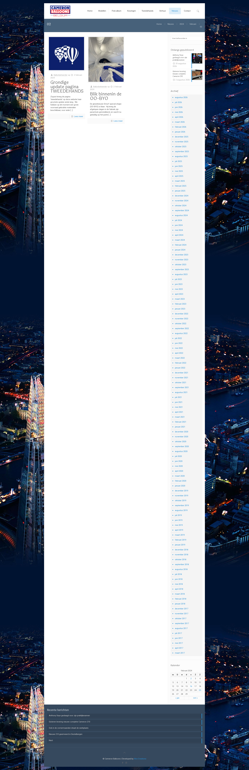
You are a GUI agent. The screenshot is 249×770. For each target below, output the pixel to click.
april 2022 (179, 353)
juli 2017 (178, 633)
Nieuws (171, 24)
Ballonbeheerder (60, 75)
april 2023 (179, 294)
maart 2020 (180, 476)
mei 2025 (179, 171)
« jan (177, 698)
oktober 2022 (180, 323)
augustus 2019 (181, 510)
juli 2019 (178, 515)
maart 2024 (180, 240)
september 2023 (182, 269)
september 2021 (182, 387)
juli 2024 (178, 220)
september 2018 (182, 564)
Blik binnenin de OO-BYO (105, 96)
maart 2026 (180, 122)
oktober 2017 (180, 618)
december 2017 (181, 609)
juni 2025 (178, 166)
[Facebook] (122, 763)
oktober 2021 (180, 382)
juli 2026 (178, 102)
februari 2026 (180, 127)
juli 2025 (178, 161)
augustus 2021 (181, 392)
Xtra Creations (140, 759)
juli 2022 (178, 338)
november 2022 (181, 318)
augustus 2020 (181, 451)
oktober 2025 (180, 146)
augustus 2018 (181, 569)
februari (193, 24)
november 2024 (181, 200)
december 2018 (181, 550)
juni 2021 (178, 402)
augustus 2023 (181, 274)
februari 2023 (180, 304)
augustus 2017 (181, 628)
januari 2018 (180, 604)
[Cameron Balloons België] (60, 11)
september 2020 (182, 446)
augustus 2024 (181, 215)
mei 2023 (179, 289)
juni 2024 (178, 225)
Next (51, 740)
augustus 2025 (181, 156)
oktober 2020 (180, 441)
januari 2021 (180, 427)
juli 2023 (178, 279)
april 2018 (179, 589)
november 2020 (181, 436)
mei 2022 (179, 348)
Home (159, 24)
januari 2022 (180, 368)
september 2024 (182, 210)
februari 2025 (180, 186)
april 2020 (179, 471)
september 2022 (182, 328)
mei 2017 (179, 643)
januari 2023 (180, 309)
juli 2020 (178, 456)
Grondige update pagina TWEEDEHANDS (67, 87)
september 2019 (182, 505)
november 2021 (181, 377)
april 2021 (179, 412)
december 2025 (181, 137)
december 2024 (181, 196)
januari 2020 (180, 486)
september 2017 (182, 623)
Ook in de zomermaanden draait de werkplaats (68, 728)
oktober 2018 (180, 559)
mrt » (195, 698)
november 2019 (181, 495)
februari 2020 (180, 481)
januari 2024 (180, 250)
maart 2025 (180, 181)
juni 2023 (178, 284)
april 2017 (179, 648)
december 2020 (181, 432)
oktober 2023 (180, 264)
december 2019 (181, 491)
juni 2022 (178, 343)
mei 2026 (179, 112)
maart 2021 (180, 417)
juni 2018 (178, 579)
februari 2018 (180, 599)
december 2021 (181, 373)
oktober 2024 (180, 205)
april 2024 (179, 235)
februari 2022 (180, 363)
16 (191, 686)
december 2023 (181, 255)
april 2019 (179, 530)
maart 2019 (180, 535)
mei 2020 (179, 466)
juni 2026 (178, 107)
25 (200, 690)
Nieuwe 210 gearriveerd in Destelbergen (65, 734)
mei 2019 (179, 525)
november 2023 (181, 259)
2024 (182, 24)
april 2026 (179, 117)
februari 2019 (180, 540)
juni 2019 (178, 520)
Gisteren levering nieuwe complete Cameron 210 (69, 722)
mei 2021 (179, 407)
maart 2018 (180, 594)
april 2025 (179, 176)
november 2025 (181, 141)
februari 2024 (180, 245)
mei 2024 (179, 230)
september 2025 (182, 151)
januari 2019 (180, 545)
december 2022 (181, 314)
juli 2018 (178, 574)
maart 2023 (180, 299)
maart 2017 (180, 653)
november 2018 (181, 554)
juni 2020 (178, 461)
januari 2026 (180, 132)
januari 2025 (180, 191)
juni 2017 (178, 638)
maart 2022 (180, 358)
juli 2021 (178, 397)
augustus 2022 (181, 333)
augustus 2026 (181, 97)
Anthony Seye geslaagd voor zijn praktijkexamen (69, 715)
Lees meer (78, 116)
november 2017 (181, 613)
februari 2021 (180, 422)
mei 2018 (179, 584)
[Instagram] (126, 763)
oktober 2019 (180, 500)
